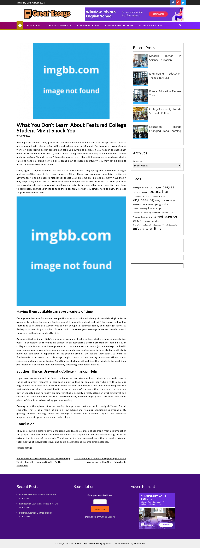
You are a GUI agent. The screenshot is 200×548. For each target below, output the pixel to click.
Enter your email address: (100, 506)
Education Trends (157, 196)
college (28, 447)
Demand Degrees (140, 192)
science (170, 216)
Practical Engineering (142, 217)
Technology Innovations (150, 221)
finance (149, 204)
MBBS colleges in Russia (162, 212)
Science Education (150, 25)
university (141, 228)
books (145, 187)
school (158, 216)
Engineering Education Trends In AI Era (38, 503)
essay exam (160, 201)
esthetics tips (139, 205)
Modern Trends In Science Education (37, 494)
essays (171, 200)
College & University (58, 25)
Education (33, 25)
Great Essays (107, 516)
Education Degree (88, 25)
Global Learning (140, 209)
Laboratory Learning (142, 212)
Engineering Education (119, 25)
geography (161, 204)
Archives (137, 160)
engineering (143, 200)
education (160, 191)
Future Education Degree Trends (35, 512)
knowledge (154, 208)
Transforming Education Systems (147, 225)
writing (155, 228)
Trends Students (170, 225)
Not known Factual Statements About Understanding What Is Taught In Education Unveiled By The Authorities (43, 462)
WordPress (139, 543)
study (136, 220)
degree (169, 187)
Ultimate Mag (95, 543)
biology (137, 187)
